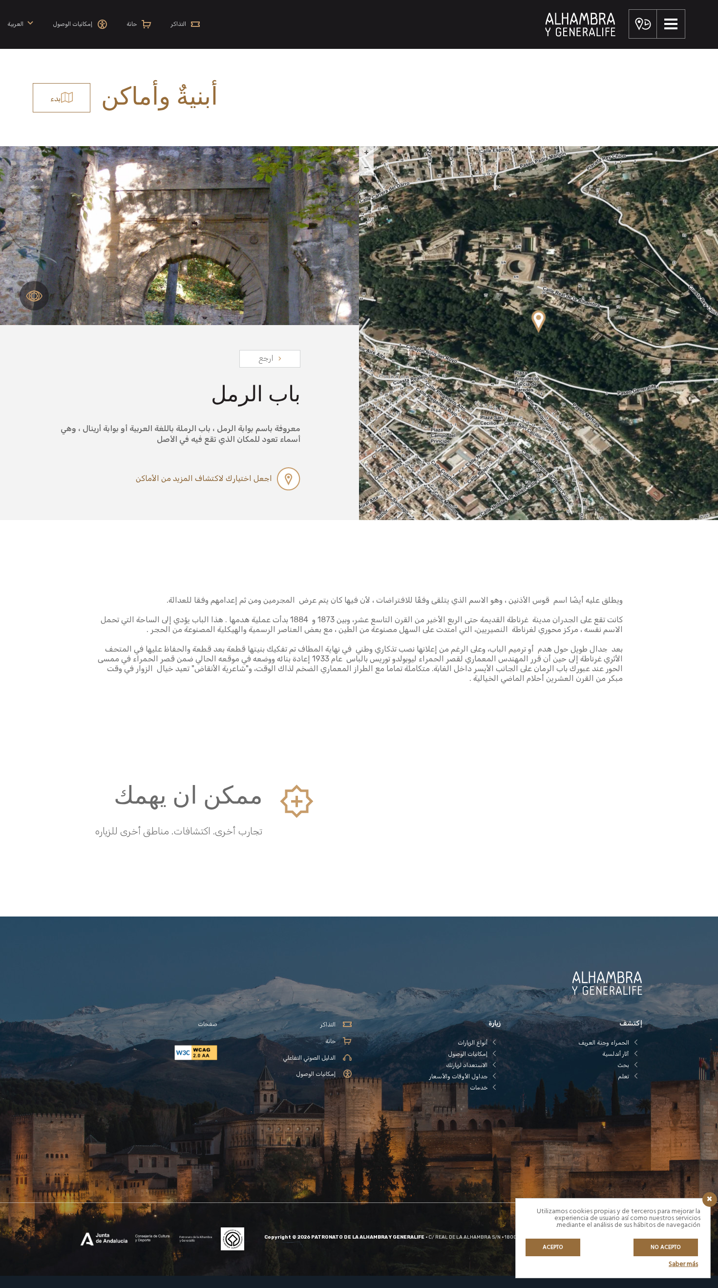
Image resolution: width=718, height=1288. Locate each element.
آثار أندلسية (615, 1053)
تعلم (623, 1076)
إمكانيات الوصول (467, 1053)
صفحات (207, 1024)
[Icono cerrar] (709, 1199)
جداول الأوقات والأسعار (458, 1076)
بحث (623, 1065)
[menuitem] (20, 24)
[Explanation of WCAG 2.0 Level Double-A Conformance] (146, 1052)
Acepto (553, 1247)
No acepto (666, 1247)
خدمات (478, 1087)
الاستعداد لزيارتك (466, 1065)
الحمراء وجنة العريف (603, 1042)
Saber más (683, 1264)
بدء (55, 98)
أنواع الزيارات (472, 1042)
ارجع (266, 358)
